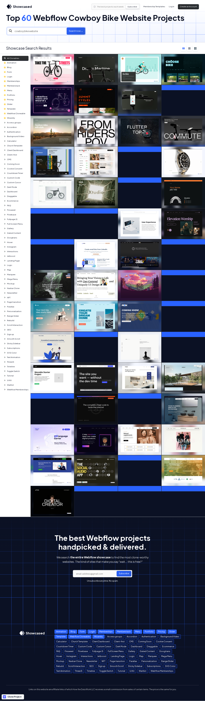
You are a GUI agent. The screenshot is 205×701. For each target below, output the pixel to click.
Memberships (13, 81)
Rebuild (10, 320)
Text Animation (13, 357)
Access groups (14, 122)
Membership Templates (154, 6)
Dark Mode (12, 187)
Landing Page (13, 260)
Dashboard (12, 191)
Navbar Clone (13, 288)
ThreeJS (10, 362)
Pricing (10, 99)
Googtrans (12, 237)
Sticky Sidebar (13, 343)
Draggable (12, 196)
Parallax (10, 306)
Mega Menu (12, 279)
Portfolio (11, 95)
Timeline (11, 366)
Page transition (14, 302)
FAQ (9, 205)
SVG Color (12, 353)
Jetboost (11, 256)
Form (9, 72)
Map (9, 270)
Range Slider (13, 316)
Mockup (11, 283)
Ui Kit (9, 380)
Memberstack (13, 86)
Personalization (14, 311)
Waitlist (10, 385)
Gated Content (14, 233)
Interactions (12, 251)
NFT (8, 297)
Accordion (12, 127)
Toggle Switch (13, 371)
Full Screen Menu (15, 224)
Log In (171, 6)
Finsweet (11, 210)
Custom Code (13, 178)
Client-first (12, 155)
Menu (9, 90)
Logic (9, 265)
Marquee (11, 274)
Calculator (11, 141)
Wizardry (11, 118)
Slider (9, 104)
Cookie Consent (14, 168)
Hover (10, 242)
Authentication (13, 132)
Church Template (14, 145)
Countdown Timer (15, 173)
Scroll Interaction (15, 325)
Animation (11, 62)
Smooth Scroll (13, 339)
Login (9, 76)
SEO (9, 329)
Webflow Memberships (18, 389)
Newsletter (12, 293)
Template (11, 109)
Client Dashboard (15, 150)
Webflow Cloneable (16, 113)
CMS (9, 159)
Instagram (11, 247)
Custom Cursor (14, 182)
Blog (9, 67)
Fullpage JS (12, 219)
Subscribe (132, 6)
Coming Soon (13, 164)
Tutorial (10, 375)
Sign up (10, 334)
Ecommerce (12, 201)
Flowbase (11, 214)
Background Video (15, 136)
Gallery (10, 228)
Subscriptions (13, 348)
